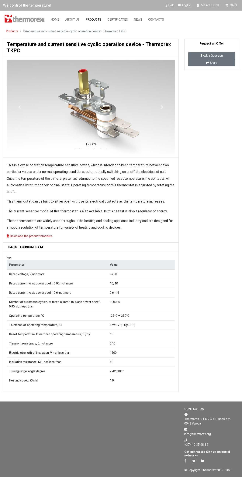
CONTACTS (156, 19)
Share (213, 63)
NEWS (138, 19)
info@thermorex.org (197, 434)
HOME (55, 19)
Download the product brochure (31, 236)
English (186, 5)
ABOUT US (72, 19)
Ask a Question (213, 55)
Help (171, 5)
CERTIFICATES (118, 19)
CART (233, 5)
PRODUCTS (94, 19)
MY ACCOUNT (210, 5)
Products (12, 31)
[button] (19, 107)
